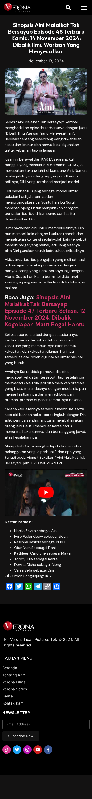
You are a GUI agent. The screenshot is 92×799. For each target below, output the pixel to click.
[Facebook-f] (48, 749)
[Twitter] (17, 749)
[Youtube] (37, 749)
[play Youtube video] (46, 492)
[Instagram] (27, 749)
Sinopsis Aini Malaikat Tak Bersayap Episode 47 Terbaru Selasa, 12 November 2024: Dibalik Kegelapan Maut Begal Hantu (45, 311)
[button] (84, 7)
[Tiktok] (6, 749)
